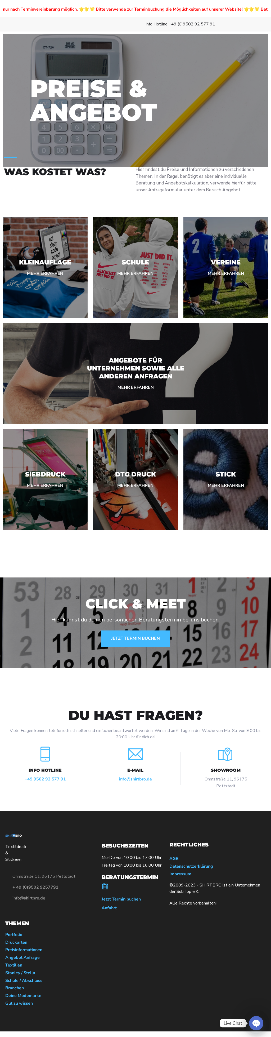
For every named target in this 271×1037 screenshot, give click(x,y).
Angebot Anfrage (22, 957)
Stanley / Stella (20, 973)
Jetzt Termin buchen (121, 899)
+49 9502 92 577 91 (45, 779)
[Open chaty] (256, 1023)
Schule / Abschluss (23, 980)
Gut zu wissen (19, 1003)
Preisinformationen (23, 950)
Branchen (14, 988)
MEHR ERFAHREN (45, 273)
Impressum (180, 874)
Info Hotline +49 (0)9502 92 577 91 (180, 24)
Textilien (13, 965)
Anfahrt (109, 908)
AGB (174, 859)
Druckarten (16, 942)
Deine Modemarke (23, 996)
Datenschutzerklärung (191, 866)
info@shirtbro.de (135, 779)
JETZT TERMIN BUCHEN (135, 638)
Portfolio (13, 935)
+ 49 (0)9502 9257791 (35, 887)
